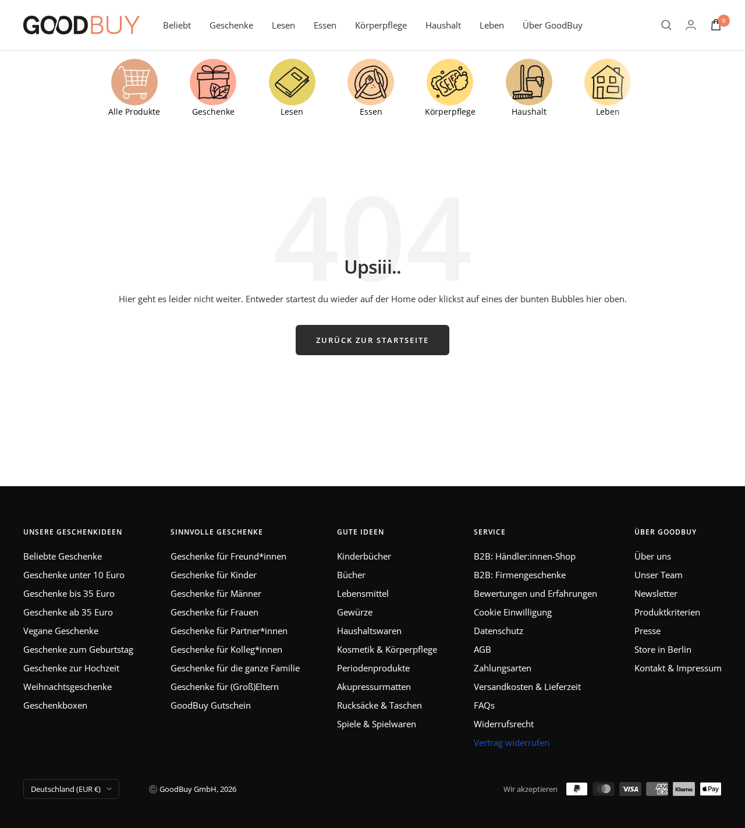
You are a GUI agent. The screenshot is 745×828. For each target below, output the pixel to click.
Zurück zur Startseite (372, 340)
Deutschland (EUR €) (66, 789)
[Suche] (666, 25)
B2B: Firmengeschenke (520, 575)
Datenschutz (498, 630)
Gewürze (354, 612)
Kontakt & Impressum (678, 668)
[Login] (691, 25)
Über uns (652, 556)
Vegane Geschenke (60, 630)
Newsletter (655, 593)
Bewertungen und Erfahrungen (535, 593)
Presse (647, 630)
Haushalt (443, 25)
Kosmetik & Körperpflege (387, 649)
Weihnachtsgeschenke (67, 686)
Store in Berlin (662, 649)
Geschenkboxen (55, 705)
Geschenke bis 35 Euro (69, 593)
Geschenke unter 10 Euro (74, 575)
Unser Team (658, 575)
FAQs (484, 705)
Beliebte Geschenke (62, 556)
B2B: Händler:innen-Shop (525, 556)
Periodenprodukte (373, 668)
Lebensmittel (363, 593)
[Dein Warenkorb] (716, 24)
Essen (325, 25)
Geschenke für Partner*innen (229, 630)
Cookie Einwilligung (513, 612)
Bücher (351, 575)
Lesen (283, 25)
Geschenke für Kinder (214, 575)
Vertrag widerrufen (511, 742)
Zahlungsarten (502, 668)
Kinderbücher (364, 556)
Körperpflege (381, 25)
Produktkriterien (667, 612)
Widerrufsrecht (504, 724)
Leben (492, 25)
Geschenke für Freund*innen (228, 556)
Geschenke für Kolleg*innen (226, 649)
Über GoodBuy (553, 25)
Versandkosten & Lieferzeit (527, 686)
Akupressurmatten (374, 686)
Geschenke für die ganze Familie (235, 668)
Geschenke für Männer (216, 593)
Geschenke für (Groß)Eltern (225, 686)
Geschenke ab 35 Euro (68, 612)
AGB (482, 649)
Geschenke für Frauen (214, 612)
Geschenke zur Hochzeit (71, 668)
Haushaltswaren (369, 630)
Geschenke (231, 25)
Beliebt (177, 25)
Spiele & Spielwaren (376, 724)
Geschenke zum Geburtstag (78, 649)
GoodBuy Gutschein (211, 705)
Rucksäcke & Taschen (379, 705)
